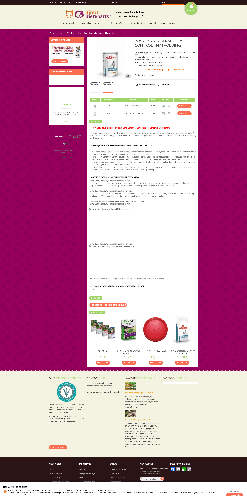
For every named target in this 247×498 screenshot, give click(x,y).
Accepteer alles (235, 495)
